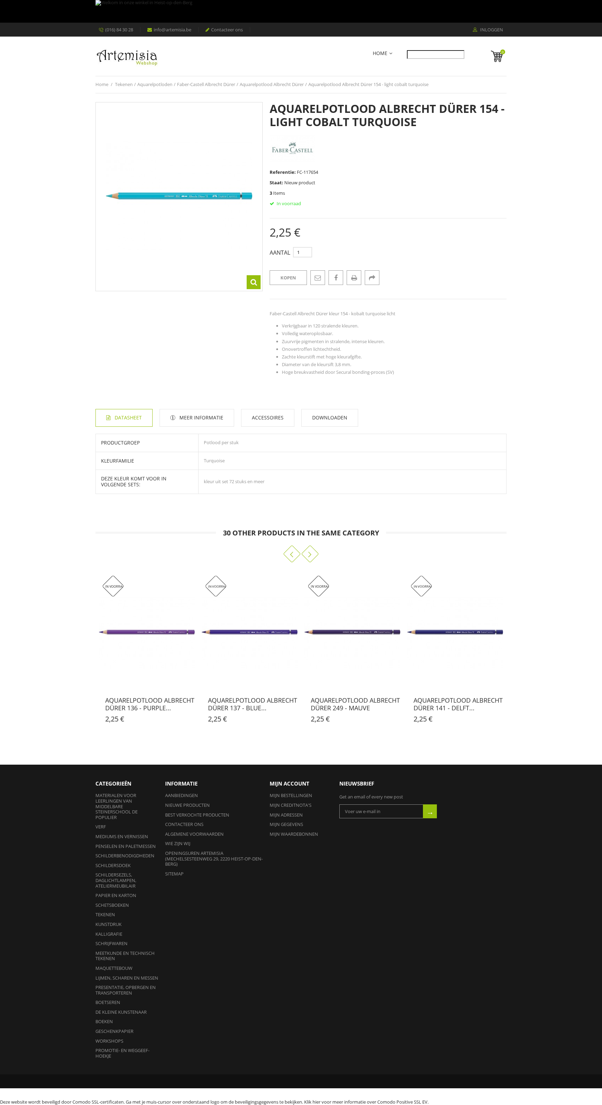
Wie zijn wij (177, 843)
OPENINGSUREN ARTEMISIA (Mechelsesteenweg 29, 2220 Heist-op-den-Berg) (214, 858)
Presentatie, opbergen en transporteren (125, 990)
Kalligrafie (108, 934)
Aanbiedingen (181, 795)
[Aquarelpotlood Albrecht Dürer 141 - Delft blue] (455, 632)
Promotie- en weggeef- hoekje (122, 1053)
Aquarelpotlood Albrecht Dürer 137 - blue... (252, 704)
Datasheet (128, 417)
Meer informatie (201, 417)
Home (380, 53)
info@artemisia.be (172, 29)
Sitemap (174, 874)
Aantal (280, 252)
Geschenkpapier (114, 1031)
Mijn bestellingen (291, 795)
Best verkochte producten (197, 815)
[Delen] (372, 277)
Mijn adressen (286, 815)
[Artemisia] (126, 56)
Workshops (109, 1041)
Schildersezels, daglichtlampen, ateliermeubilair (115, 880)
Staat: (276, 182)
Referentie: (283, 172)
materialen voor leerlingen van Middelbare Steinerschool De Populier (116, 806)
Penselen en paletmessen (125, 846)
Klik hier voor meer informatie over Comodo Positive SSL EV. (366, 1102)
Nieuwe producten (187, 805)
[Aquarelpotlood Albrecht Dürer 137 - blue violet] (250, 632)
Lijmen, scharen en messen (126, 978)
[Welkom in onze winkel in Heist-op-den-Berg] (299, 11)
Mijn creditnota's (290, 805)
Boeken (104, 1021)
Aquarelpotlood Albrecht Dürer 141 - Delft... (458, 704)
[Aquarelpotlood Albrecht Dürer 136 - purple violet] (147, 632)
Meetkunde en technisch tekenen (125, 956)
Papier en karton (115, 895)
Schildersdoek (113, 865)
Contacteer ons (227, 29)
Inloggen (491, 30)
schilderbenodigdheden (124, 855)
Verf (100, 827)
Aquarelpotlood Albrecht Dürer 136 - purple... (149, 704)
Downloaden (329, 417)
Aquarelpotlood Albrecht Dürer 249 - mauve (355, 704)
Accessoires (268, 417)
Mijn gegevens (286, 824)
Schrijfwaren (111, 943)
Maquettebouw (113, 968)
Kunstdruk (108, 924)
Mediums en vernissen (121, 836)
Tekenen (105, 914)
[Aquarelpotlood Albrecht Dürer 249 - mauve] (352, 632)
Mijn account (289, 783)
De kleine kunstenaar (121, 1012)
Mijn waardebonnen (294, 834)
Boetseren (107, 1002)
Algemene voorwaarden (194, 834)
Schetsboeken (112, 905)
